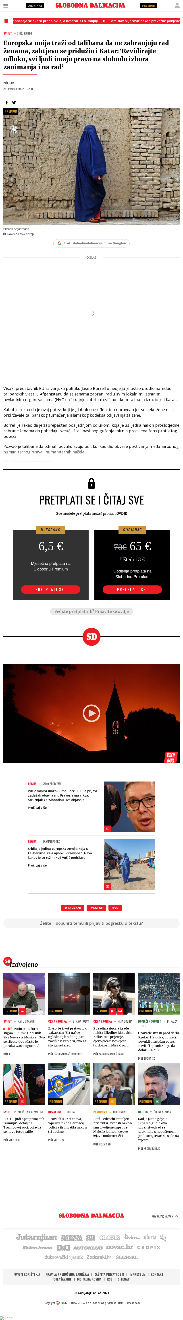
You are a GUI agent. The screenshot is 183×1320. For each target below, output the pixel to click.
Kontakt (157, 1274)
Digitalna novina (89, 1279)
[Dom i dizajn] (63, 1247)
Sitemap (124, 1279)
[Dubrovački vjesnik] (64, 1256)
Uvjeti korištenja (27, 1274)
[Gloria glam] (163, 1237)
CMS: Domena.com (129, 1302)
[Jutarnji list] (37, 1237)
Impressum (137, 1274)
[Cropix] (148, 1247)
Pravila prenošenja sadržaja (67, 1274)
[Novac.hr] (119, 1247)
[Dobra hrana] (38, 1247)
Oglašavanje (62, 1279)
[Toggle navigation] (5, 5)
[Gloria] (150, 1237)
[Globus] (110, 1237)
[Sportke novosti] (91, 1237)
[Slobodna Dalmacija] (90, 5)
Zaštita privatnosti (109, 1274)
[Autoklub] (88, 1247)
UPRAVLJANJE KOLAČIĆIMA (91, 1293)
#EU (115, 908)
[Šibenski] (127, 1256)
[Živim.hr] (132, 1237)
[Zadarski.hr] (99, 1256)
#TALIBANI (73, 908)
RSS (109, 1279)
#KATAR (96, 908)
